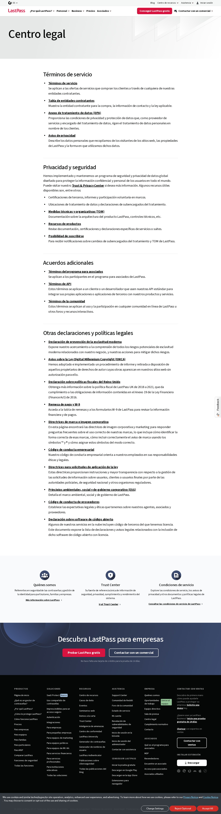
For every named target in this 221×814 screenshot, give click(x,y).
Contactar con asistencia (124, 749)
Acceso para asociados (155, 769)
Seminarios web (87, 710)
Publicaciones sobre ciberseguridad (89, 762)
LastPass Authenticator (90, 755)
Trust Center (85, 721)
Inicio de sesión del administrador (121, 743)
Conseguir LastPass (124, 758)
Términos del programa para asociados (75, 271)
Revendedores (151, 758)
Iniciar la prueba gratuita (123, 765)
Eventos (83, 705)
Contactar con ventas (190, 689)
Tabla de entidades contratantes (71, 100)
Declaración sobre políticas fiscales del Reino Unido (84, 382)
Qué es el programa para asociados (156, 746)
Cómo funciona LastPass (26, 719)
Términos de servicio (62, 83)
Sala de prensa (151, 714)
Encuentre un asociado (155, 763)
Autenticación (53, 717)
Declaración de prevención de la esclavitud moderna (85, 342)
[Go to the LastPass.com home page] (16, 11)
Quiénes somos (152, 695)
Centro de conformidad (90, 731)
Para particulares (22, 745)
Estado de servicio (121, 710)
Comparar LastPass (23, 755)
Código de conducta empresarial (71, 449)
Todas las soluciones (57, 775)
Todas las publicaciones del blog (92, 770)
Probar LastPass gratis (84, 652)
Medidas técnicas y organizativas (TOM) (76, 211)
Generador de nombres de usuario (92, 748)
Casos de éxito (86, 700)
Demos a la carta (87, 716)
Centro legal (150, 719)
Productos (21, 689)
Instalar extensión (188, 754)
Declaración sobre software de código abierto (80, 519)
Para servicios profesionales (53, 760)
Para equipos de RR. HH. (58, 748)
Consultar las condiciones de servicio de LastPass (174, 604)
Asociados (150, 738)
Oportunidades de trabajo (151, 702)
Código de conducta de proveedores (73, 502)
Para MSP (18, 750)
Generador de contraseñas (92, 741)
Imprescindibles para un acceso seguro (58, 710)
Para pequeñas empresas (59, 732)
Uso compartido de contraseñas (56, 702)
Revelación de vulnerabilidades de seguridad (121, 724)
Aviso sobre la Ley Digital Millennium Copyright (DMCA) (87, 359)
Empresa (149, 689)
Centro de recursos (88, 695)
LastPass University (88, 736)
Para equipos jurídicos (57, 743)
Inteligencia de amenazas (91, 726)
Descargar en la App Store (124, 775)
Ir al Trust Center (108, 604)
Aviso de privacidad (61, 135)
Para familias (20, 740)
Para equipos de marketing (60, 738)
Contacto (148, 729)
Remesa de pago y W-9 (64, 404)
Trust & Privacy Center (88, 185)
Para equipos (20, 734)
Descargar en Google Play (124, 770)
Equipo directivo (152, 709)
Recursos (85, 689)
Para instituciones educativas (55, 768)
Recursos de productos (64, 224)
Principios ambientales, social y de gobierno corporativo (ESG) (92, 489)
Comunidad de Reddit (122, 700)
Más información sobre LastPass (43, 600)
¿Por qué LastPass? (23, 709)
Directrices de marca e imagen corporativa (78, 422)
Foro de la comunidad (122, 705)
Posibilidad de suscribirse (66, 236)
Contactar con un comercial (133, 652)
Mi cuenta (116, 716)
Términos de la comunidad (66, 301)
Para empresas (21, 729)
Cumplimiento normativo (156, 724)
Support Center (119, 695)
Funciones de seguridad (26, 760)
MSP (146, 753)
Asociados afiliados (153, 774)
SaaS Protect (53, 695)
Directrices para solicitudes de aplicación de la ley (83, 467)
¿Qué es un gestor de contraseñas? (24, 702)
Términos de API (59, 284)
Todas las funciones (24, 765)
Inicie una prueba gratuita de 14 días (191, 720)
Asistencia (118, 689)
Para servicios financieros (59, 753)
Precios (18, 724)
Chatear (181, 729)
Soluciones (54, 689)
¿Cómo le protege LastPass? (28, 714)
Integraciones (53, 722)
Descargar (193, 763)
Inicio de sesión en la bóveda (122, 734)
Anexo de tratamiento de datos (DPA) (74, 113)
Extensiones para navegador (120, 782)
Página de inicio (21, 695)
